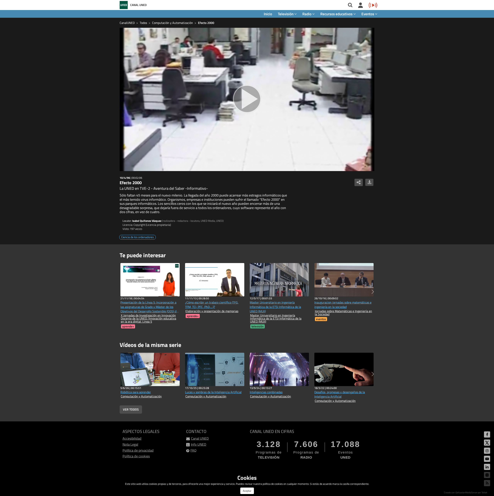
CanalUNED (127, 22)
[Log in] (360, 5)
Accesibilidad (132, 438)
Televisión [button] (286, 14)
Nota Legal (130, 444)
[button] (372, 292)
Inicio (268, 14)
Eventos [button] (368, 14)
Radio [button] (307, 14)
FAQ (193, 450)
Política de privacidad (138, 450)
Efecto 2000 (206, 22)
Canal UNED (200, 438)
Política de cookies (136, 456)
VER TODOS (131, 409)
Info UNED (198, 444)
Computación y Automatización (172, 22)
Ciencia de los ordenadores (137, 237)
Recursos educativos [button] (336, 14)
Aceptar (247, 491)
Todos (143, 22)
